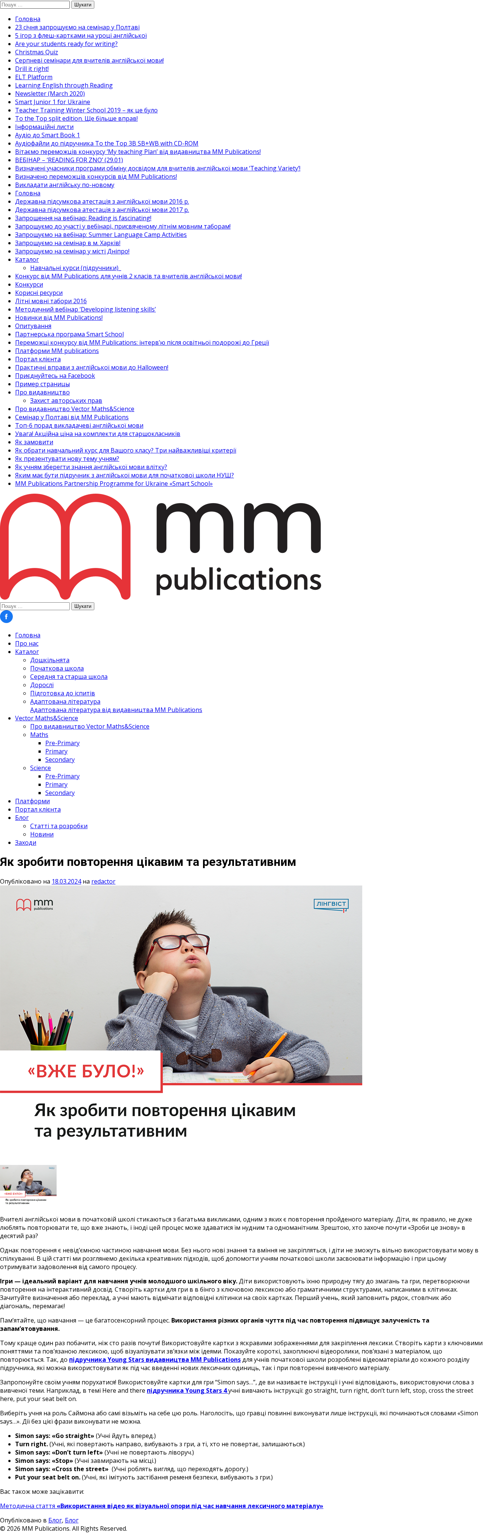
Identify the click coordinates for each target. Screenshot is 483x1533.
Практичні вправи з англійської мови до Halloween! (91, 367)
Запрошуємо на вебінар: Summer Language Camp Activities (101, 234)
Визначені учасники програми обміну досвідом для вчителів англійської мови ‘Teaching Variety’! (157, 168)
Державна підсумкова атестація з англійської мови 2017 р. (102, 210)
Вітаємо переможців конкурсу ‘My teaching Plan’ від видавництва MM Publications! (138, 151)
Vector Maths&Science (46, 718)
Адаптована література (116, 705)
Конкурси (29, 284)
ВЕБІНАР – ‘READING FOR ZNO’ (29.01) (69, 160)
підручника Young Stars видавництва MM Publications (155, 1359)
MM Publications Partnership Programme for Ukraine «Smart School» (114, 483)
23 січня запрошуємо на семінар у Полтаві (77, 27)
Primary (56, 751)
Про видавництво (42, 392)
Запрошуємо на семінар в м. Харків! (67, 243)
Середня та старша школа (69, 676)
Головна (27, 19)
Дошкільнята (49, 660)
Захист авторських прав (66, 400)
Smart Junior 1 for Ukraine (52, 102)
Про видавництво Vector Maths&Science (74, 409)
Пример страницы (42, 384)
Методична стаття (161, 1506)
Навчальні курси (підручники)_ (75, 268)
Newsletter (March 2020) (50, 93)
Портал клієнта (38, 359)
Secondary (60, 759)
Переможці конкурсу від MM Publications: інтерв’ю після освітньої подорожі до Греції (142, 342)
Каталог (27, 259)
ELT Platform (33, 77)
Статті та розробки (59, 826)
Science (40, 768)
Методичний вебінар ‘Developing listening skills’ (85, 309)
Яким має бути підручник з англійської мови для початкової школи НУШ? (124, 475)
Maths (39, 734)
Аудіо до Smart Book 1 (47, 135)
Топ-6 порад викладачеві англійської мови (79, 425)
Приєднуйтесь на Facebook (55, 375)
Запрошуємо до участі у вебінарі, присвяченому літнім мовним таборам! (123, 226)
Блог (22, 817)
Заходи (25, 842)
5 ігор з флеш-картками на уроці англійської (81, 35)
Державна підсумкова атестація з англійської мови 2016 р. (102, 201)
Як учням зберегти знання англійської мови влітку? (91, 467)
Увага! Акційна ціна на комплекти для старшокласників (97, 434)
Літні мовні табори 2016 (51, 301)
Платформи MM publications (57, 351)
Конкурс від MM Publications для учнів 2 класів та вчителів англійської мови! (128, 276)
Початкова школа (57, 668)
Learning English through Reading (64, 85)
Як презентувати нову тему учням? (67, 458)
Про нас (26, 643)
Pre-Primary (62, 743)
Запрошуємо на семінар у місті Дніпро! (72, 251)
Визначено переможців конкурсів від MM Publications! (96, 176)
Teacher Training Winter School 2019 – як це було (86, 110)
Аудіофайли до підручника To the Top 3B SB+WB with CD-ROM (106, 143)
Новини (42, 834)
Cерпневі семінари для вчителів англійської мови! (89, 60)
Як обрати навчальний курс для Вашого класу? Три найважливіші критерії (125, 450)
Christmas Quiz (36, 52)
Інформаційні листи (44, 127)
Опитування (33, 326)
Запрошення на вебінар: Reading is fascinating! (83, 218)
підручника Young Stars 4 (187, 1390)
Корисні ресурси (39, 292)
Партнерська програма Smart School (69, 334)
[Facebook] (6, 621)
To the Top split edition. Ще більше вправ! (76, 118)
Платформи (32, 801)
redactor (103, 881)
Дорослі (42, 685)
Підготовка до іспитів (62, 693)
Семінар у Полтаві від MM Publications (72, 417)
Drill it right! (32, 68)
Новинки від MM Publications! (59, 317)
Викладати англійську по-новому (64, 185)
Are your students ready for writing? (66, 44)
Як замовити (34, 442)
